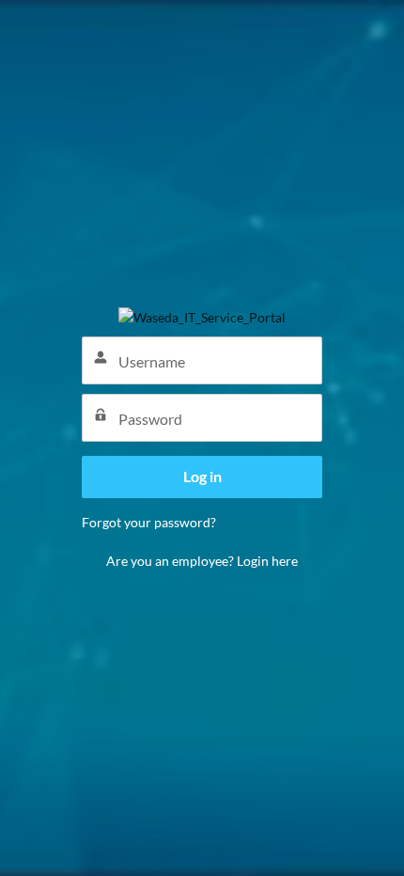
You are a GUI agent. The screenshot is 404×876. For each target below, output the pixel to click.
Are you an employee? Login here (202, 561)
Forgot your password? (149, 522)
